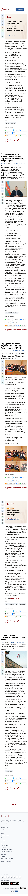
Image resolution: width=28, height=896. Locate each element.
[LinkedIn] (17, 877)
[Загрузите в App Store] (5, 883)
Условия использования (6, 864)
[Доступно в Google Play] (14, 883)
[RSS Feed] (20, 877)
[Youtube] (11, 877)
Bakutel (13, 123)
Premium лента (4, 837)
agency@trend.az (4, 829)
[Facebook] (5, 877)
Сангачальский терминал (11, 604)
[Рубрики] (25, 9)
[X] (8, 877)
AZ (14, 891)
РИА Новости (8, 680)
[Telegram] (14, 877)
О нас (2, 843)
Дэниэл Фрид (9, 771)
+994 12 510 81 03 (4, 827)
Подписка (3, 856)
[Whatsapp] (2, 877)
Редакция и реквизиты (6, 845)
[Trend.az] (5, 9)
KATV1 (7, 123)
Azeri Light (22, 604)
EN (11, 891)
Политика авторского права (7, 868)
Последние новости (5, 835)
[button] (2, 15)
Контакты (3, 847)
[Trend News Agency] (5, 816)
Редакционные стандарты (7, 849)
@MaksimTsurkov (15, 598)
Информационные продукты (7, 858)
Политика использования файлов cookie (10, 870)
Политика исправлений (6, 851)
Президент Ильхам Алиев (11, 312)
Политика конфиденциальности (8, 866)
